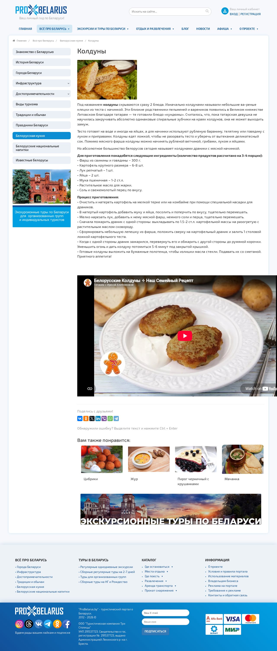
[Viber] (104, 418)
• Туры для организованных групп (102, 577)
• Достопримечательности (34, 577)
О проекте (247, 28)
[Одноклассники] (86, 418)
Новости (203, 28)
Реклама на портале (222, 585)
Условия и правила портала (228, 571)
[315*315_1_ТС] (42, 198)
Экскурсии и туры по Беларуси (101, 28)
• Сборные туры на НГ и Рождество (103, 582)
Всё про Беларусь (52, 28)
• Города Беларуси (28, 567)
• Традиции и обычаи (29, 582)
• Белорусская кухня (29, 586)
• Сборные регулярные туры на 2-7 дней (107, 572)
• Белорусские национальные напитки (42, 591)
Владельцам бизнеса (223, 581)
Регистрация (250, 14)
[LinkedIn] (98, 418)
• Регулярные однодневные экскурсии (106, 567)
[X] (92, 418)
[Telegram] (116, 418)
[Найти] (207, 11)
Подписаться (155, 631)
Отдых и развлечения (153, 28)
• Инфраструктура (28, 572)
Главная (25, 28)
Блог (185, 28)
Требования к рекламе (224, 590)
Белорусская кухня (71, 40)
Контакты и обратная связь (227, 595)
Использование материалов (228, 576)
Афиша (223, 28)
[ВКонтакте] (79, 418)
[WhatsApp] (110, 418)
